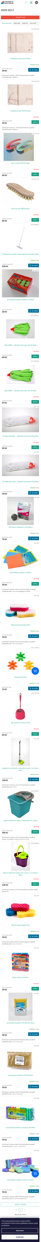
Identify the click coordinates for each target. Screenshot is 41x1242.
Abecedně (33, 23)
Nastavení (19, 1231)
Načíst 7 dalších (20, 1204)
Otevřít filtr (20, 17)
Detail (35, 122)
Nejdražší (25, 23)
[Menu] (37, 3)
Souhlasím (20, 1237)
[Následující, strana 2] (20, 1210)
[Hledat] (26, 3)
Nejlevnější (17, 23)
